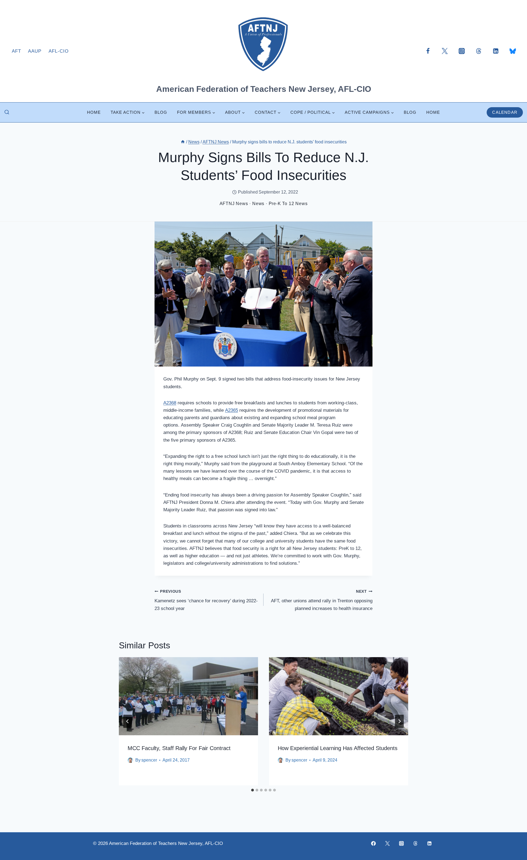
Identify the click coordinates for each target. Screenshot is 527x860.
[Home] (183, 142)
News (258, 203)
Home (94, 112)
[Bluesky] (513, 51)
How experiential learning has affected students (337, 748)
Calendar (504, 112)
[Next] (399, 721)
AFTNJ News (234, 203)
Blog (161, 112)
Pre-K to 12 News (288, 203)
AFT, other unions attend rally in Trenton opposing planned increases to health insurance (321, 600)
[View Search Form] (7, 112)
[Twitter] (445, 51)
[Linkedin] (496, 51)
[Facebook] (428, 51)
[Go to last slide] (127, 721)
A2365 (231, 410)
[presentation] (188, 696)
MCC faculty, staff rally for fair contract (179, 748)
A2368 (169, 402)
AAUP (34, 51)
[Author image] (130, 760)
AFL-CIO (59, 51)
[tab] (252, 790)
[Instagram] (462, 51)
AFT (16, 51)
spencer (149, 760)
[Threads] (479, 51)
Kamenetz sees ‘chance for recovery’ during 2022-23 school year (206, 600)
